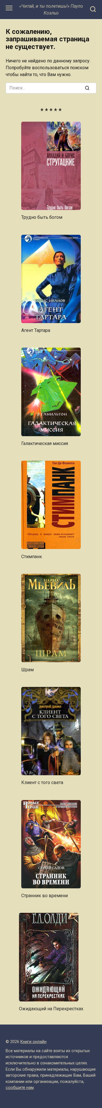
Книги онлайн (33, 1041)
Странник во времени (44, 895)
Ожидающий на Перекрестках (51, 1008)
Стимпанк (31, 556)
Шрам (27, 669)
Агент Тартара (35, 330)
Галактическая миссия (44, 443)
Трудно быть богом (41, 217)
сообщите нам (20, 1087)
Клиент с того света (42, 782)
